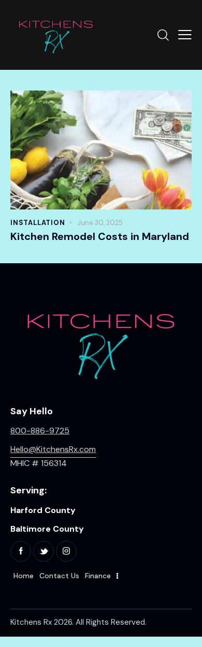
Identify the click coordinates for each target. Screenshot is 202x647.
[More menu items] (117, 576)
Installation (37, 222)
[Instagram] (66, 551)
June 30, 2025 (100, 222)
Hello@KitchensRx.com (53, 449)
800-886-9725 (39, 430)
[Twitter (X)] (43, 551)
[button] (185, 34)
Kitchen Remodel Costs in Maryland (99, 237)
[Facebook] (20, 551)
